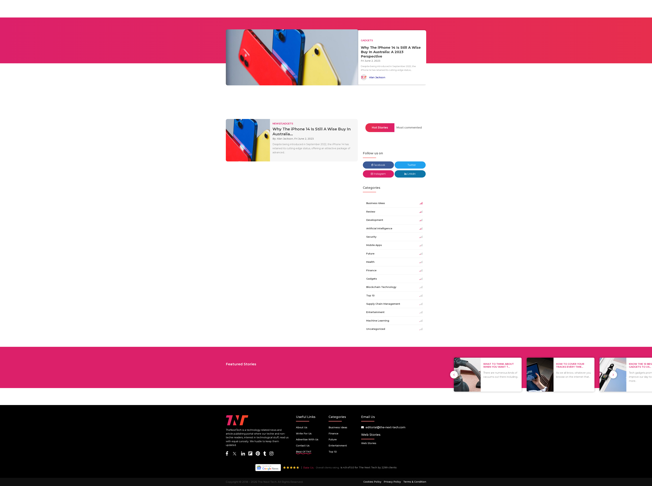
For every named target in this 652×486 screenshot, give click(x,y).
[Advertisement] (326, 103)
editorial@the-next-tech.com (385, 427)
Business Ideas (338, 427)
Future (333, 439)
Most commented (409, 127)
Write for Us (304, 433)
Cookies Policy (372, 481)
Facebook (379, 165)
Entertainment (338, 445)
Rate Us (308, 467)
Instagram (379, 173)
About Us (301, 427)
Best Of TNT (303, 451)
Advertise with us (307, 439)
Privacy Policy (392, 481)
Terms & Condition (414, 481)
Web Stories (368, 443)
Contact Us (303, 445)
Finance (333, 433)
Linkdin (411, 173)
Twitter (411, 165)
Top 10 (333, 451)
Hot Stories (380, 127)
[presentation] (454, 374)
